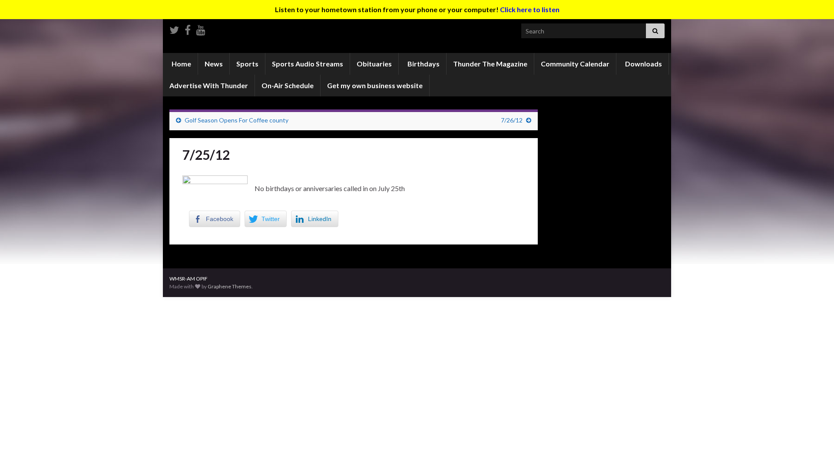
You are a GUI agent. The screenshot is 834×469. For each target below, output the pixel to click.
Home (180, 63)
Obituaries (374, 63)
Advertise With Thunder (208, 85)
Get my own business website (375, 85)
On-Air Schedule (287, 85)
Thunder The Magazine (490, 63)
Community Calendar (575, 63)
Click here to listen (529, 9)
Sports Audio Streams (307, 63)
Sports (247, 63)
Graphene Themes (230, 286)
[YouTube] (200, 28)
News (214, 63)
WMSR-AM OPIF (188, 278)
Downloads (643, 63)
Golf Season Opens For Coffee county (236, 120)
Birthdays (423, 63)
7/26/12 (512, 120)
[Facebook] (188, 28)
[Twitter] (174, 28)
